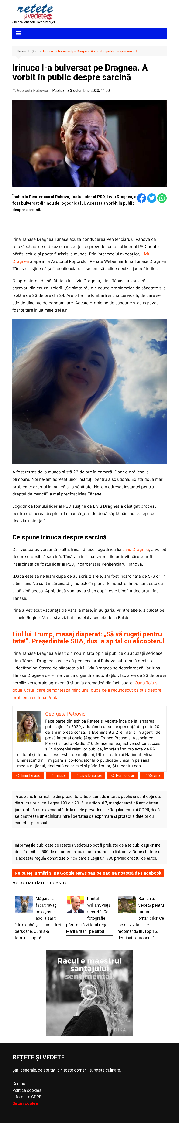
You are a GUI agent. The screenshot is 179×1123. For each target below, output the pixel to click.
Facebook (151, 873)
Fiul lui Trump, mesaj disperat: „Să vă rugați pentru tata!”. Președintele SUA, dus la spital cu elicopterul (88, 637)
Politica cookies (26, 1090)
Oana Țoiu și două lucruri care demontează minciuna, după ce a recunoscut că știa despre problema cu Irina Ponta (86, 690)
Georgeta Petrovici (32, 90)
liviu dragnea (90, 775)
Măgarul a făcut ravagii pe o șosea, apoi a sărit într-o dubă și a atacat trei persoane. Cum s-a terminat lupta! (38, 918)
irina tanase (30, 775)
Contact (19, 1083)
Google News (73, 873)
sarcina (154, 775)
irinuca (60, 775)
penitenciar (125, 775)
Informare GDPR (26, 1097)
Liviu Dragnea (135, 549)
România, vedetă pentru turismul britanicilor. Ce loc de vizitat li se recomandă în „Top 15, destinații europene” (140, 918)
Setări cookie (25, 1103)
